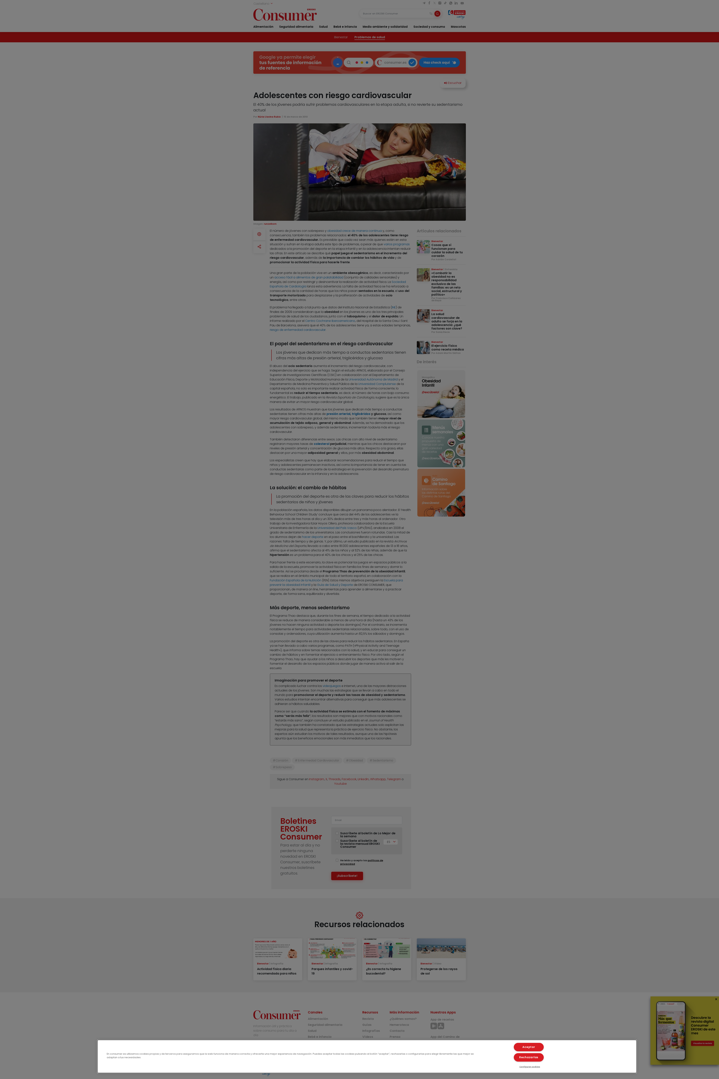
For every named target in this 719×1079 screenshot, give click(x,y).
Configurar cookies (529, 1067)
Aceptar (528, 1047)
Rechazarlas (528, 1057)
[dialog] (367, 1056)
